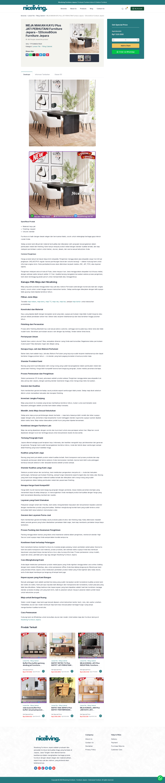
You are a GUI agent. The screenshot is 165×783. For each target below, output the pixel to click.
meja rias (55, 302)
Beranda (64, 9)
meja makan (32, 302)
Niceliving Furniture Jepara (31, 620)
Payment (114, 743)
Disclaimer (89, 746)
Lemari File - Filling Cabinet (36, 15)
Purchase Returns (117, 746)
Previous (72, 38)
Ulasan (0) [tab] (58, 74)
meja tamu (41, 302)
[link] (27, 54)
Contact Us (100, 9)
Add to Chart (125, 46)
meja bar (63, 302)
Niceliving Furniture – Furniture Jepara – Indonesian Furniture (82, 780)
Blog (91, 9)
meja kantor (76, 302)
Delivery (114, 739)
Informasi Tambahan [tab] (42, 74)
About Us (73, 9)
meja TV (48, 302)
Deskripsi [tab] (26, 74)
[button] (84, 43)
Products (83, 9)
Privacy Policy (90, 750)
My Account (138, 8)
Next (97, 38)
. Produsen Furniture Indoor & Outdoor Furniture (82, 2)
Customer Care (116, 750)
